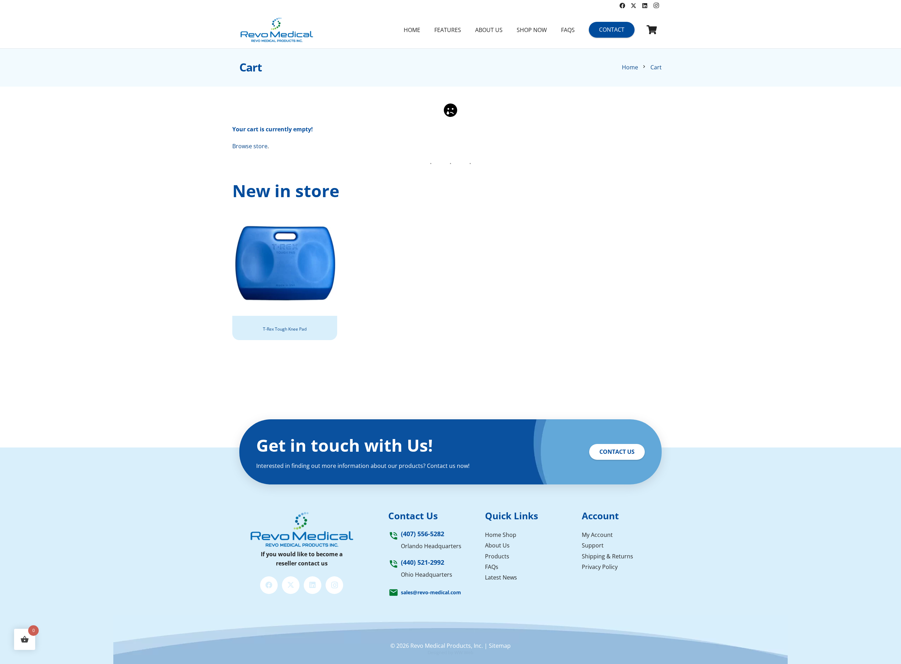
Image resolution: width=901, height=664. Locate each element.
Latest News (501, 577)
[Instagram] (656, 5)
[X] (633, 5)
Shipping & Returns (607, 556)
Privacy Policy (600, 567)
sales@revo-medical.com (431, 592)
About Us (497, 545)
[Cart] (652, 29)
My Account (597, 535)
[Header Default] (276, 30)
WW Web (463, 652)
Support (593, 545)
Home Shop (500, 535)
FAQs (491, 567)
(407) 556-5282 (422, 534)
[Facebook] (622, 5)
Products (497, 556)
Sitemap (500, 646)
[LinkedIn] (644, 5)
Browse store (249, 146)
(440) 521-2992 (422, 562)
